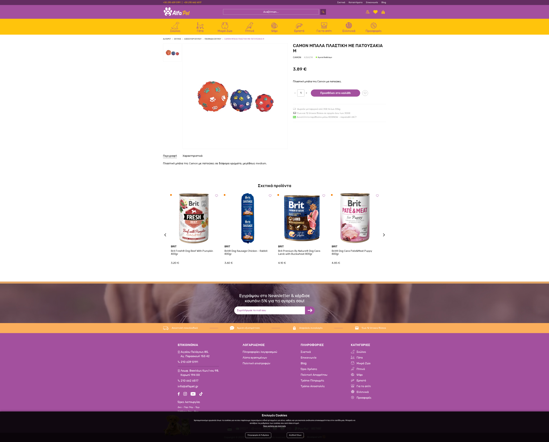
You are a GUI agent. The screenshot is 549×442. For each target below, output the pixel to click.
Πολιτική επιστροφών (256, 363)
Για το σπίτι (364, 386)
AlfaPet (167, 39)
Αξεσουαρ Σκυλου (192, 39)
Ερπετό (361, 380)
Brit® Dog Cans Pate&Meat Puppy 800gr (352, 252)
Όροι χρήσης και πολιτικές (274, 426)
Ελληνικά (363, 392)
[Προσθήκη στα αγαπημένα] (365, 93)
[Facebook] (179, 394)
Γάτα (360, 358)
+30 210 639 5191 (171, 2)
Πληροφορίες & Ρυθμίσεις (258, 435)
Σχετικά (341, 2)
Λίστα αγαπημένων (255, 358)
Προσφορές (364, 398)
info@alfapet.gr (188, 386)
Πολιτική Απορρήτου (314, 375)
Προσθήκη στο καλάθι (335, 93)
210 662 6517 (189, 381)
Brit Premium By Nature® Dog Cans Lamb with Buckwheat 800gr (299, 252)
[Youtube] (193, 394)
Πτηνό (361, 369)
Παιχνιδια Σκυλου (213, 39)
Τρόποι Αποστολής (313, 386)
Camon (297, 57)
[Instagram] (185, 394)
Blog (383, 2)
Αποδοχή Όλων (295, 435)
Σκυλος (177, 39)
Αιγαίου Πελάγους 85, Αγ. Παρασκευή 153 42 (195, 354)
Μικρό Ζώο (363, 363)
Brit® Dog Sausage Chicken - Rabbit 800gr (245, 252)
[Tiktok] (201, 394)
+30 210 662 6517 (192, 2)
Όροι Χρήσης (309, 369)
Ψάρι (360, 375)
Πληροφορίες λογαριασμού (260, 352)
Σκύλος (361, 352)
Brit (174, 246)
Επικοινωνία (372, 2)
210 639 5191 (189, 362)
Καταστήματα (355, 2)
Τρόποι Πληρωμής (312, 380)
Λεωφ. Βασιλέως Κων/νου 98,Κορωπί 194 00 (200, 373)
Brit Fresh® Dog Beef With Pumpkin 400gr (192, 252)
